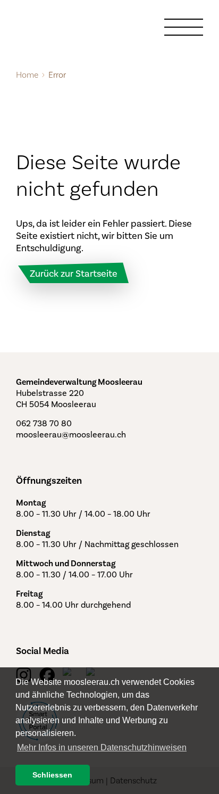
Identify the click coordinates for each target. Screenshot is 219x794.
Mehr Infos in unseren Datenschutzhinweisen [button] (102, 747)
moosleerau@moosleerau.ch (71, 434)
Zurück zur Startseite (73, 273)
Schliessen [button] (52, 775)
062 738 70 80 (44, 423)
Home (27, 75)
